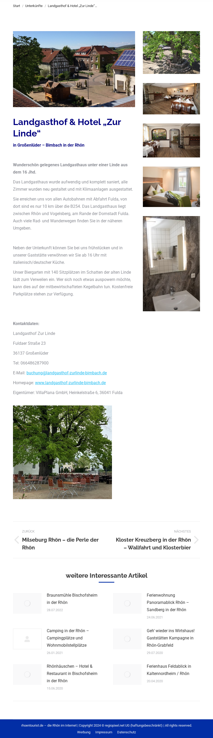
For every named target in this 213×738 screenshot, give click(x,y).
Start (16, 6)
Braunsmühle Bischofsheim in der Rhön (72, 599)
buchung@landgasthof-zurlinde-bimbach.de (66, 372)
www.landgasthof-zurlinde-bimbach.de (70, 382)
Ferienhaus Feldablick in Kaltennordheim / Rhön (169, 670)
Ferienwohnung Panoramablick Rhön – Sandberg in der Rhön (168, 602)
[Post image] (27, 603)
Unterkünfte (34, 6)
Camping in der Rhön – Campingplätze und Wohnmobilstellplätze (68, 638)
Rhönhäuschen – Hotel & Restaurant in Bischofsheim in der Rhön (72, 673)
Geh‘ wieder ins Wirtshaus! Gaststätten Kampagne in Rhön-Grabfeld (171, 638)
